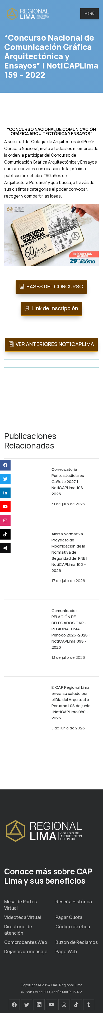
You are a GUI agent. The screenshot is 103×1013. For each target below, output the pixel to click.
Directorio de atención (18, 930)
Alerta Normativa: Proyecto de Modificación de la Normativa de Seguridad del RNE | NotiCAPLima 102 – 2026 (69, 552)
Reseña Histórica (73, 902)
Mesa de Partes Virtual (20, 905)
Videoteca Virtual (22, 917)
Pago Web (66, 951)
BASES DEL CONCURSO (54, 286)
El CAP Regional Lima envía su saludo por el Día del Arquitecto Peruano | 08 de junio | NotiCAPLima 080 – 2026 (71, 703)
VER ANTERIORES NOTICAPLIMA (55, 344)
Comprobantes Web (25, 942)
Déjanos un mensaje (25, 951)
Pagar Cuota (68, 917)
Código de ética (72, 927)
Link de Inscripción (54, 308)
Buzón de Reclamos (76, 942)
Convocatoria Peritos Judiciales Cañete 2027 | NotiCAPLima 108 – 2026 (69, 482)
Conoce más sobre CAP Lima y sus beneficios (48, 876)
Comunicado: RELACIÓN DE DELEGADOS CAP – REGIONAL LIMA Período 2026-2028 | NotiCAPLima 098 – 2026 (71, 629)
